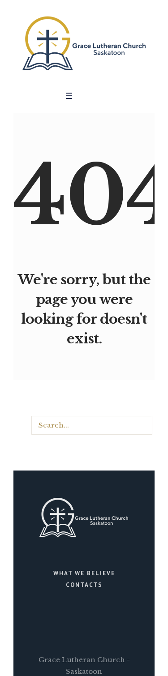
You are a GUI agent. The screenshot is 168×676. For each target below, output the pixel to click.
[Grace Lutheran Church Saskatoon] (84, 43)
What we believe (84, 573)
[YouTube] (101, 95)
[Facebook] (88, 95)
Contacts (84, 585)
